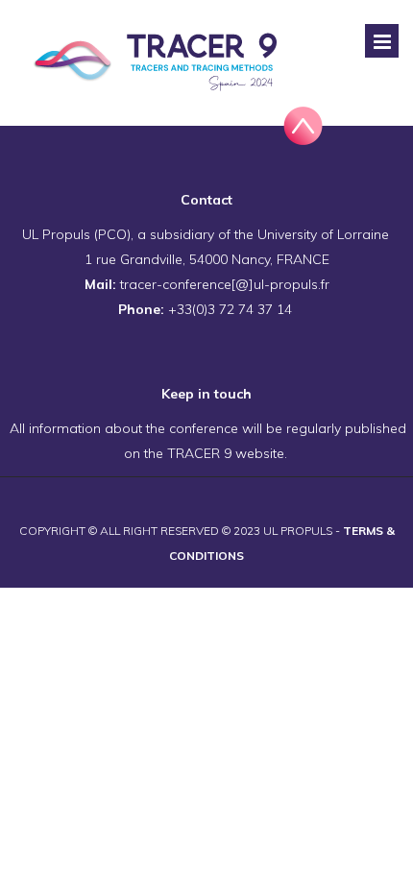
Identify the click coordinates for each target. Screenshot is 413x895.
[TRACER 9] (159, 63)
